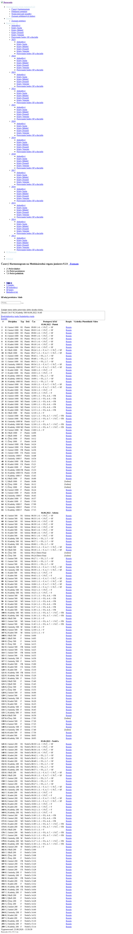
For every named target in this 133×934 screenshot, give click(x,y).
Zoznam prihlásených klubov (23, 16)
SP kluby (10, 290)
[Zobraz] (22, 303)
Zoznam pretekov (18, 21)
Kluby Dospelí (17, 32)
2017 (13, 170)
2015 (13, 203)
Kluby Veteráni (17, 35)
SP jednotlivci (12, 287)
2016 (13, 187)
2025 (13, 39)
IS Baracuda (11, 252)
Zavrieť (4, 319)
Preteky (9, 18)
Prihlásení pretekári (19, 11)
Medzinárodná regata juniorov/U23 (20, 7)
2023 (13, 72)
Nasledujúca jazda (26, 316)
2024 (13, 56)
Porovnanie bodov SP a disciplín (24, 37)
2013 (13, 236)
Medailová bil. (12, 292)
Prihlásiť (9, 259)
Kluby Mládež (17, 30)
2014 (13, 219)
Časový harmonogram (20, 9)
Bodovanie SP (12, 23)
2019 (13, 137)
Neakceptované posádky (21, 14)
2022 (13, 88)
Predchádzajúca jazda (10, 316)
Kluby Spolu (16, 28)
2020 (13, 121)
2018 (13, 154)
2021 (13, 105)
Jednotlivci (15, 25)
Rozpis (9, 283)
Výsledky (10, 285)
